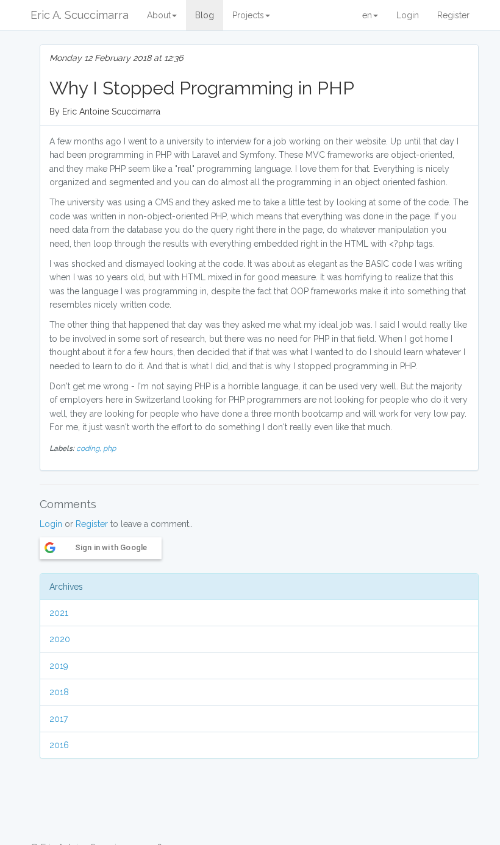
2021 (58, 613)
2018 (59, 692)
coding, (89, 448)
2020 (59, 639)
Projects (248, 15)
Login (407, 15)
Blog (204, 15)
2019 (58, 666)
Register (453, 15)
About (159, 15)
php (109, 448)
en (367, 15)
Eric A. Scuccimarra (79, 15)
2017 (58, 719)
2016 (59, 745)
